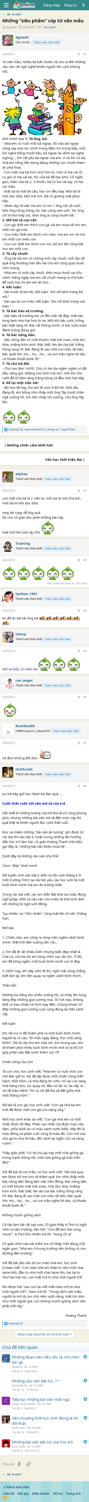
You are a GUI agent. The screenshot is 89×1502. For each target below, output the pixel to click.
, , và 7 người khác (42, 429)
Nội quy (23, 1494)
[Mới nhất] (83, 5)
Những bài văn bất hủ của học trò (42, 1442)
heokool (17, 1367)
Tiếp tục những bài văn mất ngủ (41, 1399)
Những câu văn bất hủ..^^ (36, 1380)
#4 (85, 611)
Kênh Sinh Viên (17, 1487)
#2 (85, 490)
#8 (85, 786)
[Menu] (6, 5)
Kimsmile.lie (19, 1385)
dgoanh (11, 27)
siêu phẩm (49, 27)
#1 (85, 54)
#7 (85, 743)
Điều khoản (41, 1494)
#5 (85, 651)
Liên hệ (8, 1494)
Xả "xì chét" (31, 1367)
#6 (85, 697)
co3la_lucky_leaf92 (23, 1404)
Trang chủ (73, 1494)
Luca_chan (18, 1446)
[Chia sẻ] (79, 54)
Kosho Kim (18, 1428)
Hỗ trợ (58, 1494)
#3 (85, 560)
